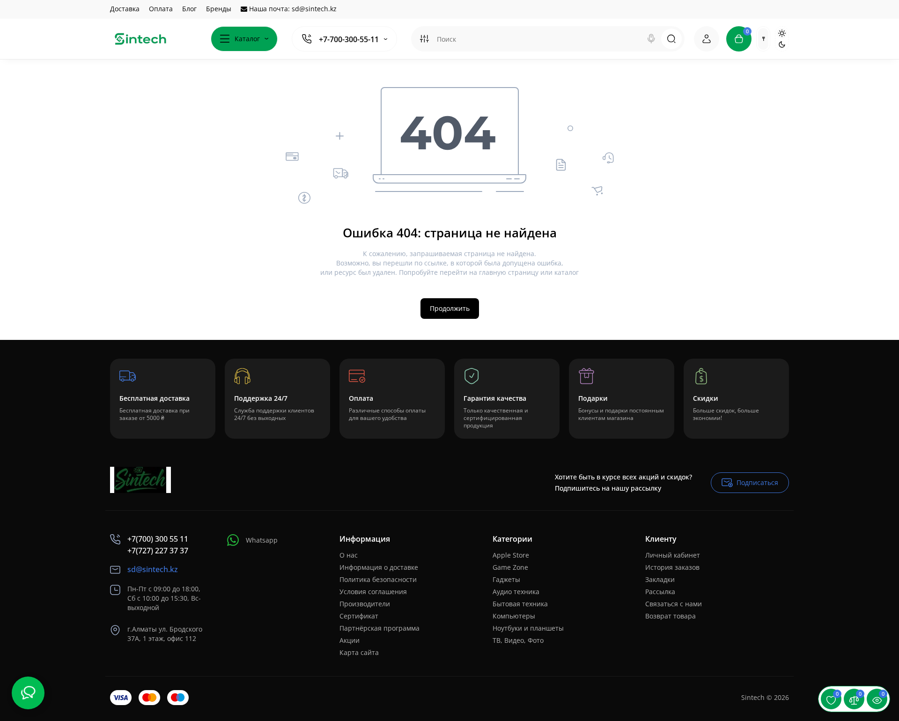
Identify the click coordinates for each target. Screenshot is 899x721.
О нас (348, 555)
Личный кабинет (672, 555)
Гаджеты (506, 579)
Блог (189, 8)
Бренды (218, 8)
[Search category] (424, 39)
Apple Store (511, 555)
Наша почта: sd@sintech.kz (292, 8)
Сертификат (358, 615)
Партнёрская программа (379, 628)
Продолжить (450, 308)
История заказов (672, 567)
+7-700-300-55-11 (349, 39)
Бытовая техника (520, 603)
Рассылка (660, 591)
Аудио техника (516, 591)
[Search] (651, 39)
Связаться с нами (673, 603)
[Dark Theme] (782, 44)
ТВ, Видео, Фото (518, 640)
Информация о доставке (378, 567)
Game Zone (510, 567)
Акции (349, 640)
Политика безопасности (378, 579)
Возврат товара (670, 615)
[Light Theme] (782, 33)
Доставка (125, 8)
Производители (364, 603)
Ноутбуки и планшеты (528, 628)
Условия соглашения (373, 591)
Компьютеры (514, 615)
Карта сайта (359, 652)
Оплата (161, 8)
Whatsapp (262, 540)
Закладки (660, 579)
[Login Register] (706, 39)
